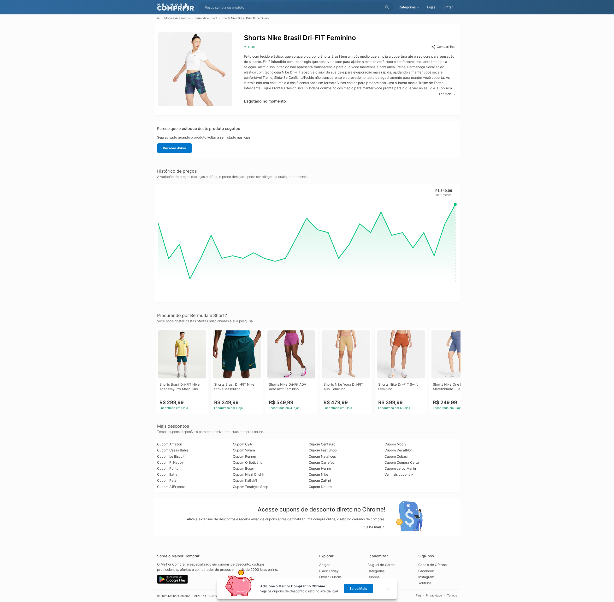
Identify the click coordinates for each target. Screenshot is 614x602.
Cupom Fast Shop (323, 450)
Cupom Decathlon (398, 450)
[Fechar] (389, 589)
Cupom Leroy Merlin (400, 468)
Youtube (424, 583)
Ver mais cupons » (398, 474)
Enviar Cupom (330, 577)
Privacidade (434, 595)
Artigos (324, 565)
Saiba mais (373, 527)
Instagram (426, 577)
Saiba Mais (358, 588)
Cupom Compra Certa (401, 462)
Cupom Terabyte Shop (250, 487)
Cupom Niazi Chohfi (248, 474)
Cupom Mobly (395, 444)
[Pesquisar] (387, 7)
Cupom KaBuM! (245, 480)
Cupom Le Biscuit (170, 456)
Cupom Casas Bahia (173, 450)
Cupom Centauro (322, 444)
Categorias (375, 571)
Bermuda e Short (206, 18)
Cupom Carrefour (322, 462)
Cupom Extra (167, 474)
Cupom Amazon (169, 444)
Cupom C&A (242, 444)
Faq (418, 595)
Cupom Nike (318, 474)
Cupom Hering (320, 468)
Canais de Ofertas (432, 565)
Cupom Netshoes (322, 456)
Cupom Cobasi (395, 456)
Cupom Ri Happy (170, 462)
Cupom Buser (243, 468)
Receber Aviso (174, 148)
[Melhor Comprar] (176, 7)
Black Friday (329, 571)
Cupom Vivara (244, 450)
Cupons (373, 577)
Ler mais (445, 94)
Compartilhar (446, 47)
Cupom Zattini (320, 480)
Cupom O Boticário (247, 462)
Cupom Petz (167, 480)
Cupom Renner (244, 456)
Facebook (426, 571)
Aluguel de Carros (381, 565)
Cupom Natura (320, 487)
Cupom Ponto (167, 468)
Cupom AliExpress (171, 487)
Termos (452, 595)
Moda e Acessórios (177, 18)
